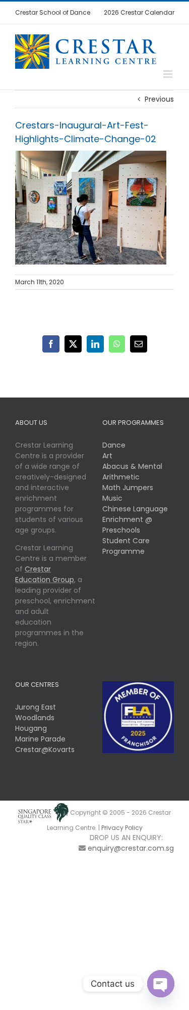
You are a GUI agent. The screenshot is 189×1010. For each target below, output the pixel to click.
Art (107, 456)
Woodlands (34, 718)
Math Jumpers (127, 487)
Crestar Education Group (44, 574)
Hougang (31, 728)
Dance (113, 445)
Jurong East (35, 707)
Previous (159, 99)
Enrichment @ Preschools (127, 524)
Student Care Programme (126, 546)
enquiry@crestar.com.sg (131, 848)
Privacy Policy (122, 827)
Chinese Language (135, 509)
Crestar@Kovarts (45, 749)
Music (112, 498)
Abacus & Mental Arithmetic (132, 471)
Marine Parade (40, 739)
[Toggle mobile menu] (168, 74)
